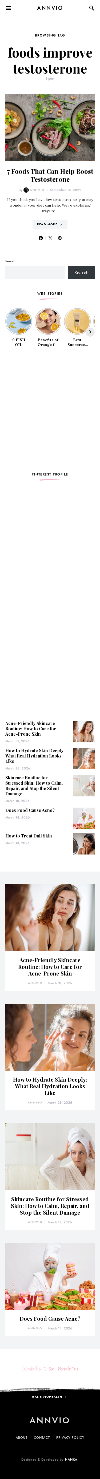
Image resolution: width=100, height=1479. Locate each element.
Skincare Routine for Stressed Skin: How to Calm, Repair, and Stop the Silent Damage (34, 785)
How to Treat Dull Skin (28, 836)
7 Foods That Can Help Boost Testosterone (50, 175)
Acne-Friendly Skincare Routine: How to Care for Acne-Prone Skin (30, 728)
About (21, 1438)
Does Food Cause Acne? (30, 810)
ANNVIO (50, 8)
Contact (42, 1438)
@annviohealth (47, 1397)
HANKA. (71, 1459)
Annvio (37, 190)
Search (10, 261)
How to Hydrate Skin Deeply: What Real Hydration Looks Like (35, 756)
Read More (47, 224)
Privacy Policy (70, 1438)
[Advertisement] (50, 410)
